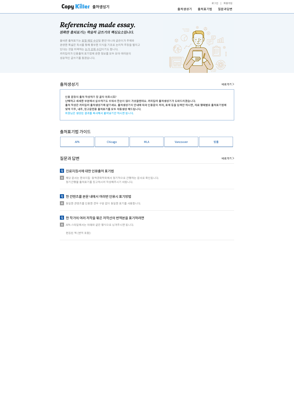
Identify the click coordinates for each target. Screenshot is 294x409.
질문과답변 (225, 9)
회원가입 (228, 3)
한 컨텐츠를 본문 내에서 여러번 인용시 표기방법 (98, 196)
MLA (146, 142)
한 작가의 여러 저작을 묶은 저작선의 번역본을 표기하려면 (105, 217)
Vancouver (181, 142)
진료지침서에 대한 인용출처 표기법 (90, 170)
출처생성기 (184, 9)
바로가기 (227, 84)
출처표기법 (205, 9)
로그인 (215, 3)
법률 (216, 142)
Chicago (112, 142)
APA (77, 142)
